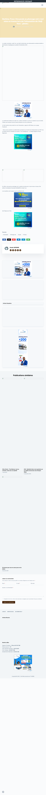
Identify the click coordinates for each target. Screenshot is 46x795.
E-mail (18, 583)
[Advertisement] (23, 160)
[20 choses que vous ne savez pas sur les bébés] (12, 521)
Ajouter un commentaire (7, 587)
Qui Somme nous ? (18, 611)
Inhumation (5, 234)
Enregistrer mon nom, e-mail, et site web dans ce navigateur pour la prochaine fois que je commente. (23, 598)
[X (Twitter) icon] (15, 250)
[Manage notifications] (3, 792)
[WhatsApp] (28, 240)
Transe (24, 234)
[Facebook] (4, 240)
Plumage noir (13, 234)
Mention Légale (10, 611)
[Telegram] (23, 240)
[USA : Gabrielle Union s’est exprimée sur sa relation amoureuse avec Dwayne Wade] (34, 422)
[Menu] (42, 5)
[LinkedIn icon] (11, 250)
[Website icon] (13, 250)
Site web (32, 583)
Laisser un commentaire (8, 602)
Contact (4, 611)
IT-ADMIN (32, 676)
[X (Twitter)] (9, 240)
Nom (3, 583)
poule (19, 234)
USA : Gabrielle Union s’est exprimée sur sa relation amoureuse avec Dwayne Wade (33, 471)
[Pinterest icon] (18, 250)
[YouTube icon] (20, 250)
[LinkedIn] (19, 240)
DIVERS (31, 26)
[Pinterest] (14, 240)
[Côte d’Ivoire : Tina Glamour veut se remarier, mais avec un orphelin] (12, 422)
